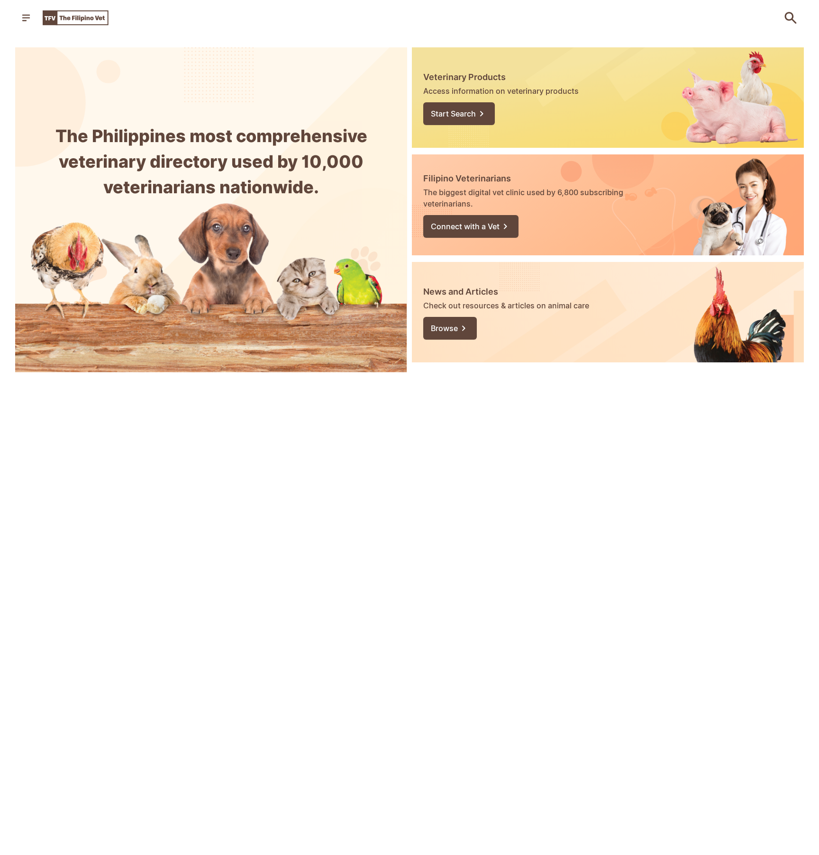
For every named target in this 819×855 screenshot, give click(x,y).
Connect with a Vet (465, 226)
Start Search (453, 113)
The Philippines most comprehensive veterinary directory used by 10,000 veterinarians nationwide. (211, 161)
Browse (444, 328)
